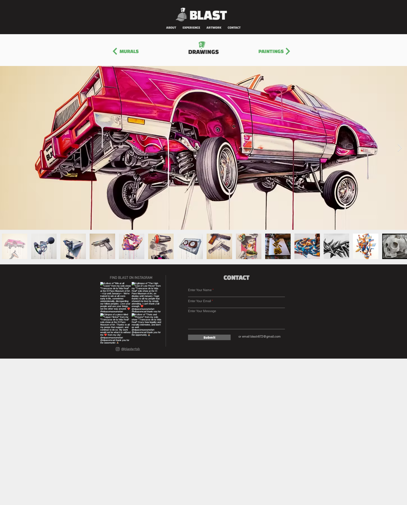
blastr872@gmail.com (265, 336)
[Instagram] (117, 349)
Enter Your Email (199, 301)
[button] (213, 27)
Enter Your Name (200, 290)
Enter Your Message (202, 311)
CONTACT (237, 277)
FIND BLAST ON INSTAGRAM (131, 278)
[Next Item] (399, 148)
